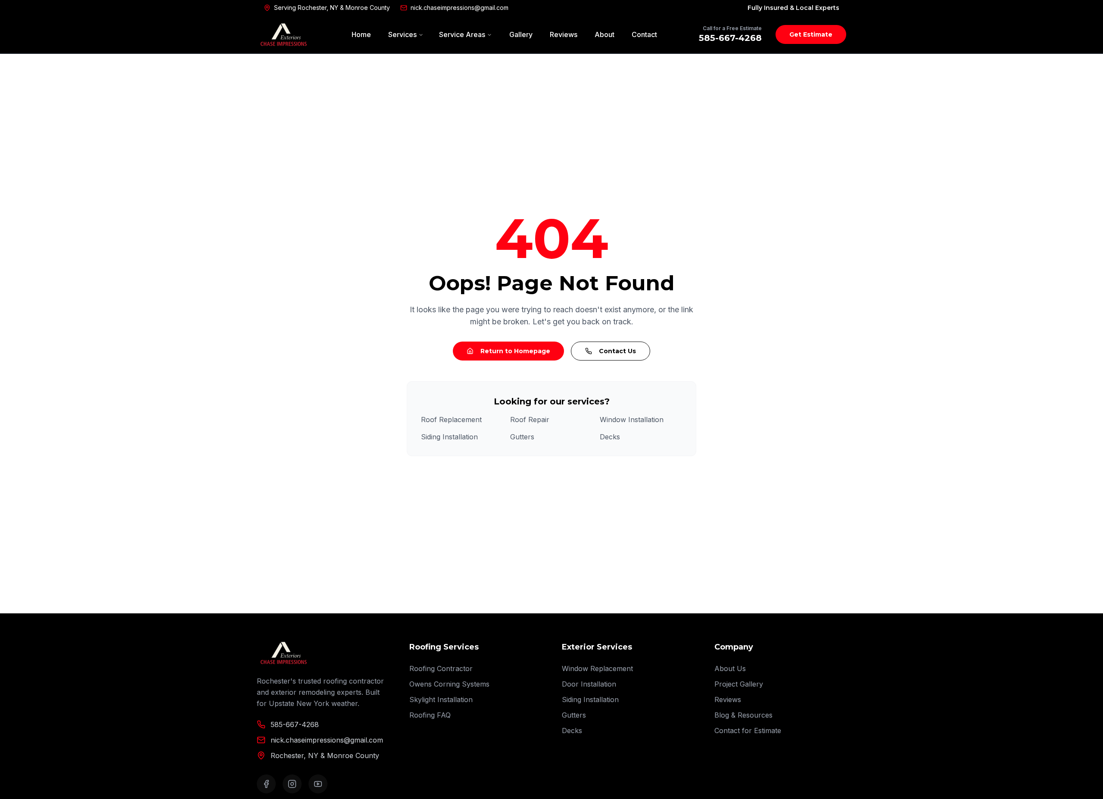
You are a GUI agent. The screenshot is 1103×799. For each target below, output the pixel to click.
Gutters (522, 436)
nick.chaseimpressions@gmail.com (459, 7)
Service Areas (462, 34)
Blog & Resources (743, 715)
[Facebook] (266, 783)
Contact (644, 34)
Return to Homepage (515, 351)
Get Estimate (810, 34)
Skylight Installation (441, 699)
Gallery (521, 34)
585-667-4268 (730, 38)
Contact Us (617, 351)
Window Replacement (597, 668)
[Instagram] (292, 783)
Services (402, 34)
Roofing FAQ (430, 715)
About (604, 34)
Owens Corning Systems (449, 684)
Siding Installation (449, 436)
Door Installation (589, 684)
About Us (730, 668)
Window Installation (632, 419)
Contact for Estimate (747, 730)
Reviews (563, 34)
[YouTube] (317, 783)
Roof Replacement (451, 419)
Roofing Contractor (441, 668)
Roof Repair (529, 419)
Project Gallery (738, 684)
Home (361, 34)
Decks (610, 436)
